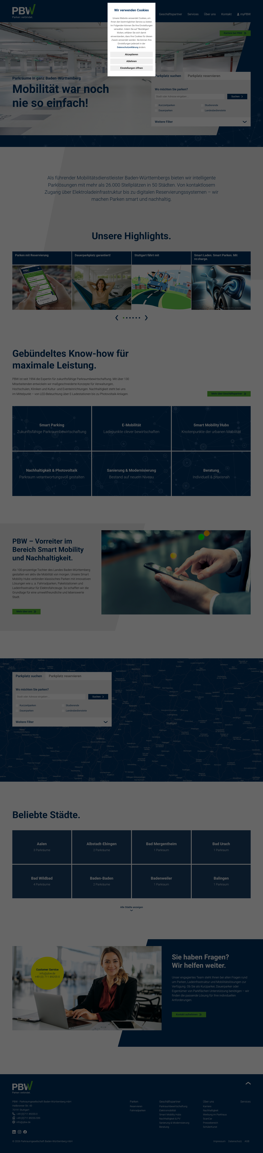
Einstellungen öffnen (131, 68)
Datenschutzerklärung (127, 47)
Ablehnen (131, 61)
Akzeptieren (131, 54)
